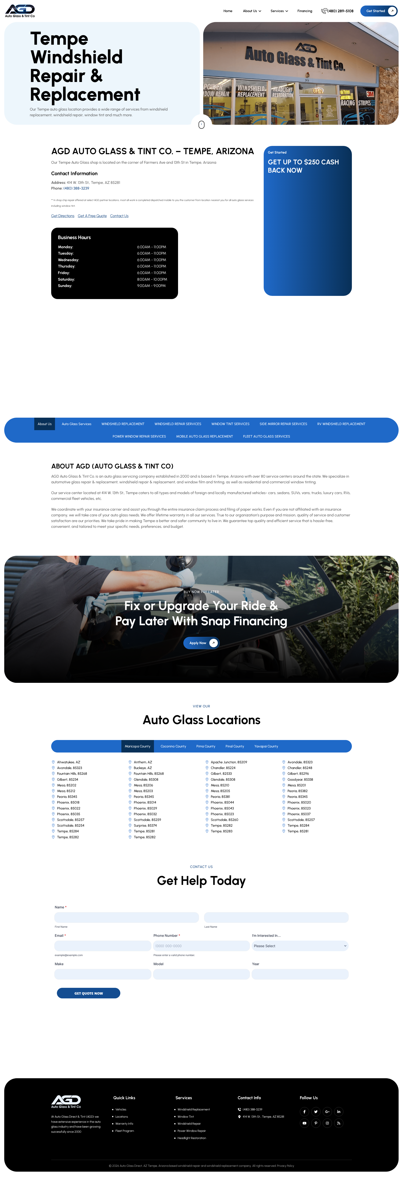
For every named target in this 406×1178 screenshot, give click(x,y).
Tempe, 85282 (222, 825)
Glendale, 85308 (146, 779)
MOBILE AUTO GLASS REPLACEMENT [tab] (204, 436)
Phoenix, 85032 (145, 814)
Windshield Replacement (194, 1109)
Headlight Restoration (192, 1138)
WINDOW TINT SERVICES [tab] (230, 424)
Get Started (375, 11)
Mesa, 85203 (143, 791)
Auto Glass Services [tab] (76, 424)
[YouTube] (304, 1123)
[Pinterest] (316, 1123)
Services (277, 11)
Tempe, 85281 (144, 831)
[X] (316, 1111)
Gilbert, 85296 (298, 774)
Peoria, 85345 (67, 797)
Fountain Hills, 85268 (72, 774)
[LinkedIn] (338, 1111)
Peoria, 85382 (298, 791)
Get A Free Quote (92, 215)
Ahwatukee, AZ (68, 762)
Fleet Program (124, 1131)
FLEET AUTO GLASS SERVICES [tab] (266, 436)
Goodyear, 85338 (300, 779)
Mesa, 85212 (66, 791)
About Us (250, 11)
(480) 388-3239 (76, 188)
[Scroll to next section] (201, 124)
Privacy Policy (285, 1166)
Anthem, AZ (143, 762)
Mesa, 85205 (220, 791)
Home (228, 11)
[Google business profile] (327, 1111)
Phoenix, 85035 (68, 814)
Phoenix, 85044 (222, 802)
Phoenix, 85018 (68, 802)
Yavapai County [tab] (266, 746)
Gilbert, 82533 (221, 774)
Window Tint (186, 1116)
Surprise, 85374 (145, 825)
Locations (121, 1116)
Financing (305, 11)
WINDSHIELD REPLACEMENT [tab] (123, 424)
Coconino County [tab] (173, 746)
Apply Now (197, 643)
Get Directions (62, 215)
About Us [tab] (45, 424)
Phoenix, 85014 (145, 802)
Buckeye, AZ (143, 768)
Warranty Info (124, 1123)
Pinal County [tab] (235, 746)
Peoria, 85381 (220, 797)
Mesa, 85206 (143, 785)
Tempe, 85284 (298, 825)
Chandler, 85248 (300, 768)
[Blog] (338, 1123)
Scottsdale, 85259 (147, 820)
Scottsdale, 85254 (70, 825)
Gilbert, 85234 (67, 779)
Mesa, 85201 (297, 785)
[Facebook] (304, 1111)
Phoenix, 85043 (222, 808)
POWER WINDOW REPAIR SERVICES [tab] (139, 436)
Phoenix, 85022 (68, 808)
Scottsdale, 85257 (70, 820)
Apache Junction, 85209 (229, 762)
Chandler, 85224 (223, 768)
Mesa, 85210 (220, 785)
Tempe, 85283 (221, 831)
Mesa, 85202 (66, 785)
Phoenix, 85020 (299, 802)
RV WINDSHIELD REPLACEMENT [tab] (341, 424)
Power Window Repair (192, 1131)
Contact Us (119, 215)
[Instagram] (327, 1123)
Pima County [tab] (205, 746)
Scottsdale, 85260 (224, 820)
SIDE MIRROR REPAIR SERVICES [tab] (283, 424)
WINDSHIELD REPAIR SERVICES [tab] (178, 424)
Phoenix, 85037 (299, 814)
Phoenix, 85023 (299, 808)
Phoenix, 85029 (145, 808)
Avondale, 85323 (300, 762)
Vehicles (120, 1109)
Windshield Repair (189, 1123)
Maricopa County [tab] (138, 746)
